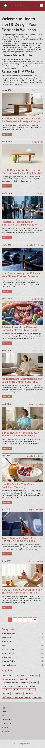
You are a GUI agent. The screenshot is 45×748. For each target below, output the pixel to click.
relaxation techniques (10, 683)
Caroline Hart (37, 90)
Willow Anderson (36, 561)
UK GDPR (5, 727)
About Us (5, 715)
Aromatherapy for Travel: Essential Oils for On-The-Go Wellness (22, 539)
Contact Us (5, 731)
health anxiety (22, 686)
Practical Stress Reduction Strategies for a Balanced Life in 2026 (20, 223)
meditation (24, 683)
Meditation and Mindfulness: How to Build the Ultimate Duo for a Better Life (22, 380)
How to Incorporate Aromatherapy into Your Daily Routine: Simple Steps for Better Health (22, 591)
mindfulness (20, 675)
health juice (37, 697)
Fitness (4, 645)
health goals (7, 690)
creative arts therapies (22, 697)
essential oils (29, 693)
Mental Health (6, 638)
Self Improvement (8, 649)
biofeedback (7, 697)
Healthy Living (6, 657)
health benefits (19, 690)
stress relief (24, 679)
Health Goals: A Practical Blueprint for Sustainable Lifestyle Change (22, 120)
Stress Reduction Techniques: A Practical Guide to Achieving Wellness (20, 434)
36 (35, 620)
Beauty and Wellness (9, 661)
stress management (10, 679)
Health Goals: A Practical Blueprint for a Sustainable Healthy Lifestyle (22, 171)
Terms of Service (7, 719)
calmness (31, 690)
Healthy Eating (7, 641)
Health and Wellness (9, 634)
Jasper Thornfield (35, 404)
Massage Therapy (8, 653)
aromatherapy (17, 693)
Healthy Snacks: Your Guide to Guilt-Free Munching (19, 486)
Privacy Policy (6, 723)
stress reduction (32, 675)
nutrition (6, 693)
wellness (34, 683)
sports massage (8, 686)
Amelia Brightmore (35, 245)
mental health (7, 675)
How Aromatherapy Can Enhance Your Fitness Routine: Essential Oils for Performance (21, 275)
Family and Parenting (9, 665)
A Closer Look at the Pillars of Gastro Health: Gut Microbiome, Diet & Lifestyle (20, 329)
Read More (6, 134)
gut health (33, 686)
